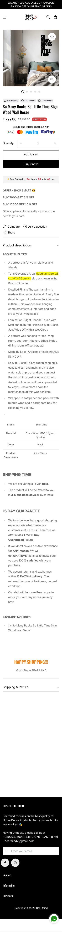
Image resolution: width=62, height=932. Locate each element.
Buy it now (31, 164)
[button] (55, 17)
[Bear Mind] (31, 17)
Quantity (8, 143)
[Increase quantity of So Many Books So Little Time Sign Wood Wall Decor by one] (55, 143)
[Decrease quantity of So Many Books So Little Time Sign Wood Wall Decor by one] (21, 143)
